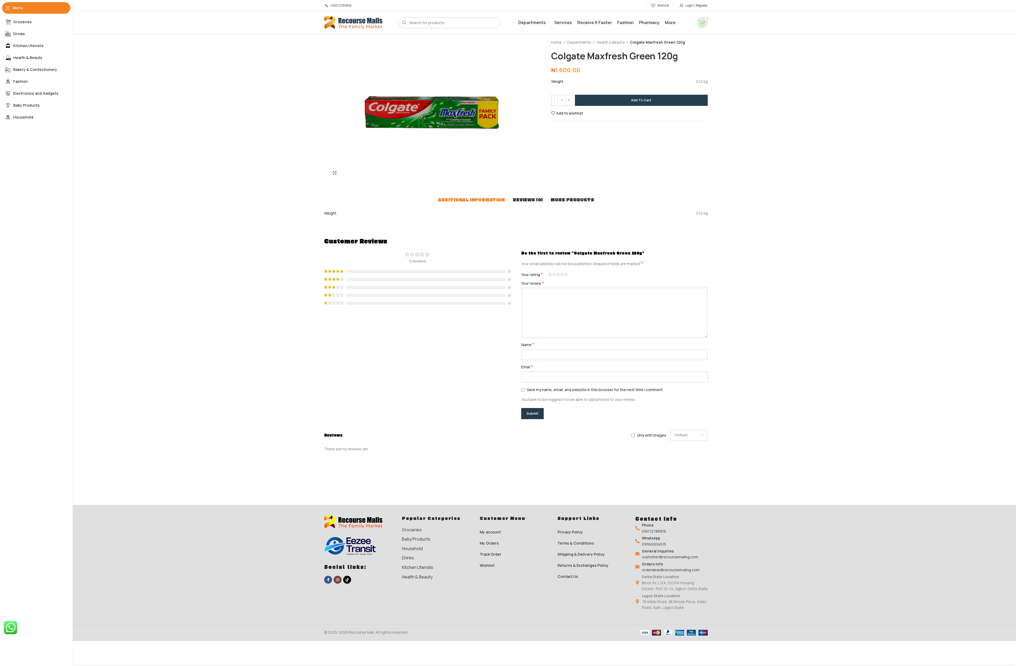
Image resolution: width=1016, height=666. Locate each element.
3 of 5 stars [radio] (558, 274)
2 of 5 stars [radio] (554, 274)
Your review (532, 283)
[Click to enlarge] (334, 172)
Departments (579, 42)
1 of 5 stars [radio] (550, 274)
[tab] (471, 199)
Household (412, 548)
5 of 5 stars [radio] (566, 274)
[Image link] (356, 521)
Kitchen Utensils (417, 567)
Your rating (532, 274)
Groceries (412, 530)
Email (527, 367)
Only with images (651, 435)
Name (527, 344)
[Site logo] (356, 22)
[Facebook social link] (328, 580)
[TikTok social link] (347, 580)
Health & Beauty (610, 42)
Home (556, 42)
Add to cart (641, 100)
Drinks (408, 558)
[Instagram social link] (338, 580)
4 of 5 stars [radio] (562, 274)
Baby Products (416, 539)
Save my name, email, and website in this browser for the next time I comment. (595, 389)
